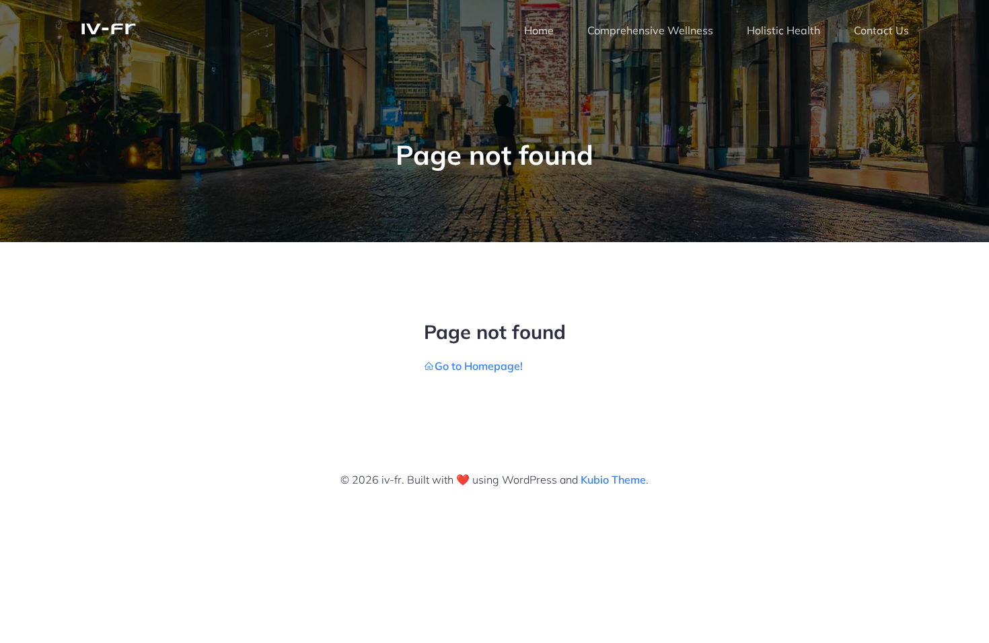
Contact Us (881, 30)
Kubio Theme (613, 479)
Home (539, 30)
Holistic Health (783, 30)
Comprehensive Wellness (650, 30)
